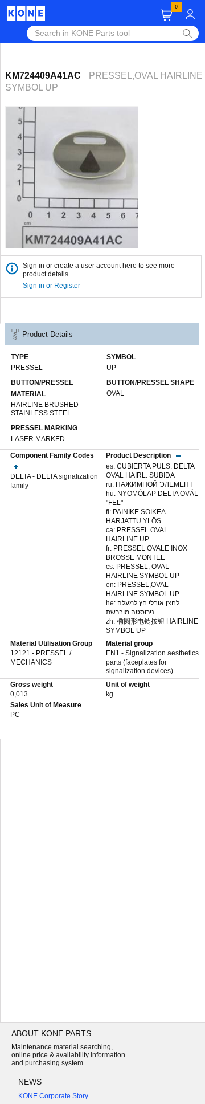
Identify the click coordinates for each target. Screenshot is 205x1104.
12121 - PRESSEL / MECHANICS (40, 657)
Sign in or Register (52, 286)
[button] (166, 15)
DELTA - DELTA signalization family (54, 481)
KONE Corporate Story (53, 1096)
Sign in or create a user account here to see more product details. (99, 270)
